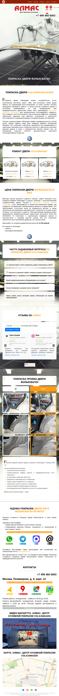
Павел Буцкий (14, 335)
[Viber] (36, 690)
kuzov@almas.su (24, 551)
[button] (4, 378)
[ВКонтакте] (23, 690)
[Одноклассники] (27, 690)
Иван (37, 335)
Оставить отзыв (12, 329)
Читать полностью (12, 355)
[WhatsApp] (31, 690)
